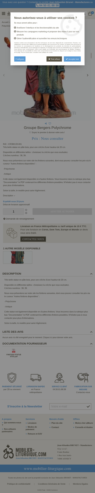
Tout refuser (55, 59)
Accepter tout (73, 59)
